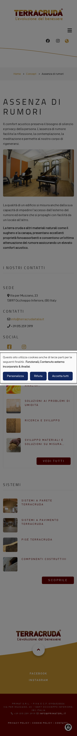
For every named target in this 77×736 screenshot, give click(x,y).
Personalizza (15, 376)
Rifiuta (38, 376)
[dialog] (38, 368)
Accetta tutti (60, 376)
